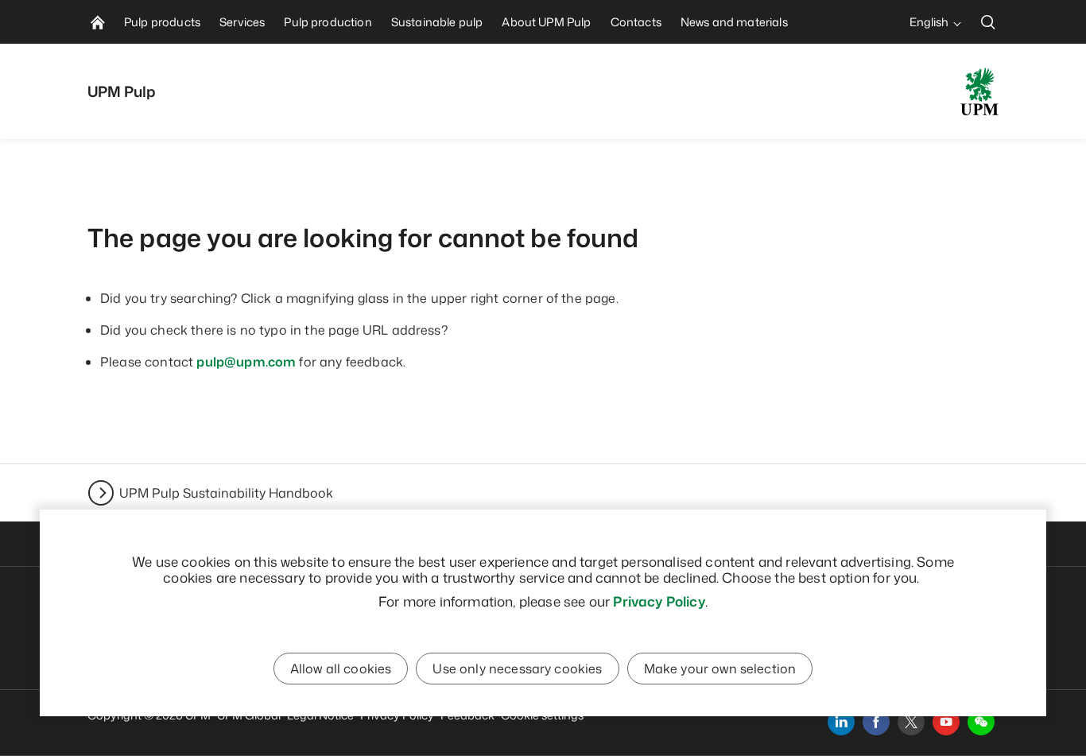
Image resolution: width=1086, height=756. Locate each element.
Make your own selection (720, 668)
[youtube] (946, 721)
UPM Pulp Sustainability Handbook (226, 493)
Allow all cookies (341, 668)
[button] (981, 721)
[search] (988, 22)
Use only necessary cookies (517, 668)
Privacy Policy (658, 601)
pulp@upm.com (246, 361)
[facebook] (876, 721)
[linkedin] (841, 721)
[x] (911, 721)
